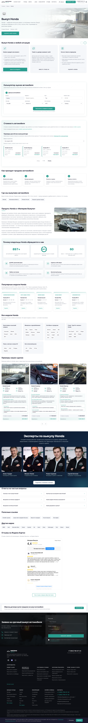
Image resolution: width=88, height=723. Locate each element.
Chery (44, 527)
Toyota (23, 527)
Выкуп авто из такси (57, 677)
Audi (9, 527)
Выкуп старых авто (71, 669)
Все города (9, 703)
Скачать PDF (79, 607)
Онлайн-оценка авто (49, 696)
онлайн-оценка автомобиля (25, 129)
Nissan (61, 527)
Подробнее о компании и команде (44, 482)
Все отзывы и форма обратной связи (44, 595)
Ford (57, 527)
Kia (34, 527)
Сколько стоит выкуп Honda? (10, 493)
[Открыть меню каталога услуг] (22, 2)
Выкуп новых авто (71, 671)
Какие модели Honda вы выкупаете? (55, 499)
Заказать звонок (66, 635)
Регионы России (25, 199)
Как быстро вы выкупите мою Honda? (56, 493)
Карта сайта (35, 705)
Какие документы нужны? (53, 505)
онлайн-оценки (77, 126)
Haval (39, 527)
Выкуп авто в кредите (12, 669)
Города (25, 1)
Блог (33, 698)
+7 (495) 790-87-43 (80, 1)
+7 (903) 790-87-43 (74, 651)
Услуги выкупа (46, 517)
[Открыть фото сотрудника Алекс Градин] (12, 459)
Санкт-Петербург (11, 696)
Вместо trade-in (44, 69)
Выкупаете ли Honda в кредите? (11, 499)
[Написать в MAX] (12, 660)
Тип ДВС (7, 101)
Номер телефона (52, 626)
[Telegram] (86, 2)
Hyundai (29, 527)
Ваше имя (50, 618)
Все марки (55, 517)
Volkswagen (50, 527)
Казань (8, 698)
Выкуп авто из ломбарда (12, 674)
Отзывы (48, 1)
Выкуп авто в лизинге (12, 671)
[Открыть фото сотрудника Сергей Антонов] (76, 459)
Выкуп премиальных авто (58, 669)
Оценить (6, 308)
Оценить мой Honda (10, 33)
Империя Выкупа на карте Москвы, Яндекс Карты (44, 588)
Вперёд (49, 160)
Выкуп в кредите (15, 69)
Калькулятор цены (49, 694)
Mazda (67, 527)
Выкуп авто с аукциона (72, 674)
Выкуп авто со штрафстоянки (44, 676)
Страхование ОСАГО (49, 692)
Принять (79, 720)
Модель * (27, 95)
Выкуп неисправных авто (43, 671)
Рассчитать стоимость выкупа (44, 108)
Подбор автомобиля (49, 698)
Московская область (14, 199)
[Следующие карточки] (85, 42)
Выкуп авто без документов (28, 671)
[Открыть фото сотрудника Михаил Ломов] (33, 459)
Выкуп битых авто (41, 669)
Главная (3, 6)
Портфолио (34, 694)
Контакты (54, 1)
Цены (36, 1)
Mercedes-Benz (15, 527)
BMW (4, 527)
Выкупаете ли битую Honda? (10, 505)
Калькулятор (42, 1)
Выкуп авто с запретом (27, 675)
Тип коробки (47, 101)
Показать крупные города (38, 199)
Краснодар (9, 700)
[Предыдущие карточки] (42, 423)
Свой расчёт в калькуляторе (61, 136)
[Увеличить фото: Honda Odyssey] (72, 374)
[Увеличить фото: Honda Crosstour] (44, 374)
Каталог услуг (17, 1)
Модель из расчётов (8, 138)
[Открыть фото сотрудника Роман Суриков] (55, 459)
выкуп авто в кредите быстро (20, 517)
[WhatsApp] (15, 660)
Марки (30, 1)
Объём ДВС (27, 101)
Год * (45, 95)
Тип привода (67, 101)
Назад (38, 160)
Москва (4, 199)
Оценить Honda (73, 69)
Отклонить (71, 720)
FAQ (33, 703)
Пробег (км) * (67, 95)
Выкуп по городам (35, 517)
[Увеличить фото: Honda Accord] (15, 374)
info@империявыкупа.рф (63, 701)
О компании (35, 692)
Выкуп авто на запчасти (42, 674)
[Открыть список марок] (33, 2)
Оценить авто (70, 1)
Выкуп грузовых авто (57, 675)
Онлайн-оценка (6, 517)
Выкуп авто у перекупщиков (58, 680)
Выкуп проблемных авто (28, 673)
